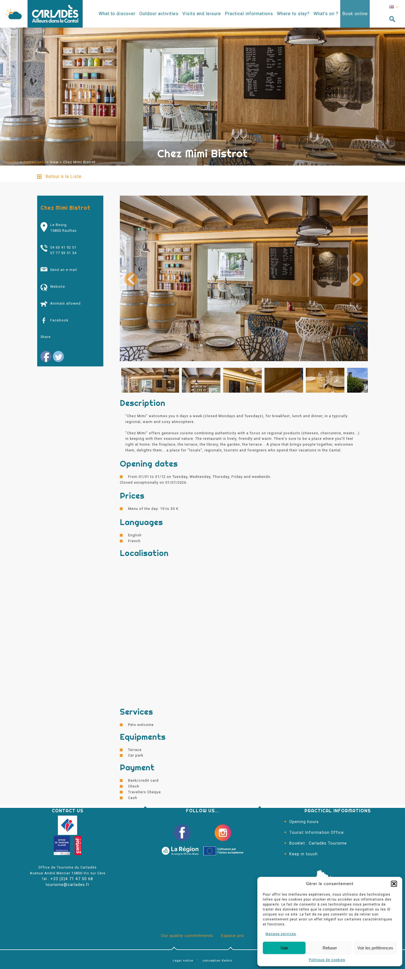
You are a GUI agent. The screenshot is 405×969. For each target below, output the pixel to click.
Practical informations (249, 13)
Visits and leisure (201, 13)
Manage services (281, 934)
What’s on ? (326, 13)
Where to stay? (293, 13)
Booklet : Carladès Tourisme (318, 843)
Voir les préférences (375, 948)
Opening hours (304, 821)
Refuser (330, 948)
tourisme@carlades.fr (67, 884)
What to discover (117, 13)
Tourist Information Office (316, 832)
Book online (355, 13)
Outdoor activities (159, 13)
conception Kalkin (217, 960)
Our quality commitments (187, 935)
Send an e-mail (63, 270)
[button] (394, 884)
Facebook (59, 320)
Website (57, 286)
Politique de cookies (327, 960)
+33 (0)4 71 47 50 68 (71, 879)
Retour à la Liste (63, 176)
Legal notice (183, 960)
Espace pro (232, 935)
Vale (284, 948)
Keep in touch (303, 854)
